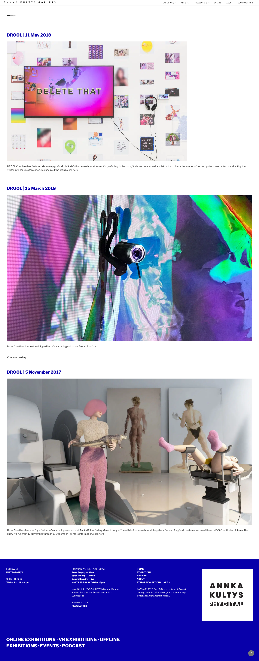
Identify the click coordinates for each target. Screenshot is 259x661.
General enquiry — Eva (83, 579)
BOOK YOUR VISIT (245, 3)
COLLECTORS (201, 3)
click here (72, 170)
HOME (140, 569)
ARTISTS (185, 3)
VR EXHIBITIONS (78, 639)
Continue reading (16, 357)
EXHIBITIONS (168, 3)
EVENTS (217, 3)
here (101, 533)
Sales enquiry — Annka (83, 575)
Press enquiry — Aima (83, 572)
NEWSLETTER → (80, 606)
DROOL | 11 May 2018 (29, 35)
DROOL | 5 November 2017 (34, 372)
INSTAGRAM (13, 572)
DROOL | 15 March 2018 (31, 188)
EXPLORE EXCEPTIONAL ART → (154, 582)
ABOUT (229, 3)
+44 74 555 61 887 (82, 582)
